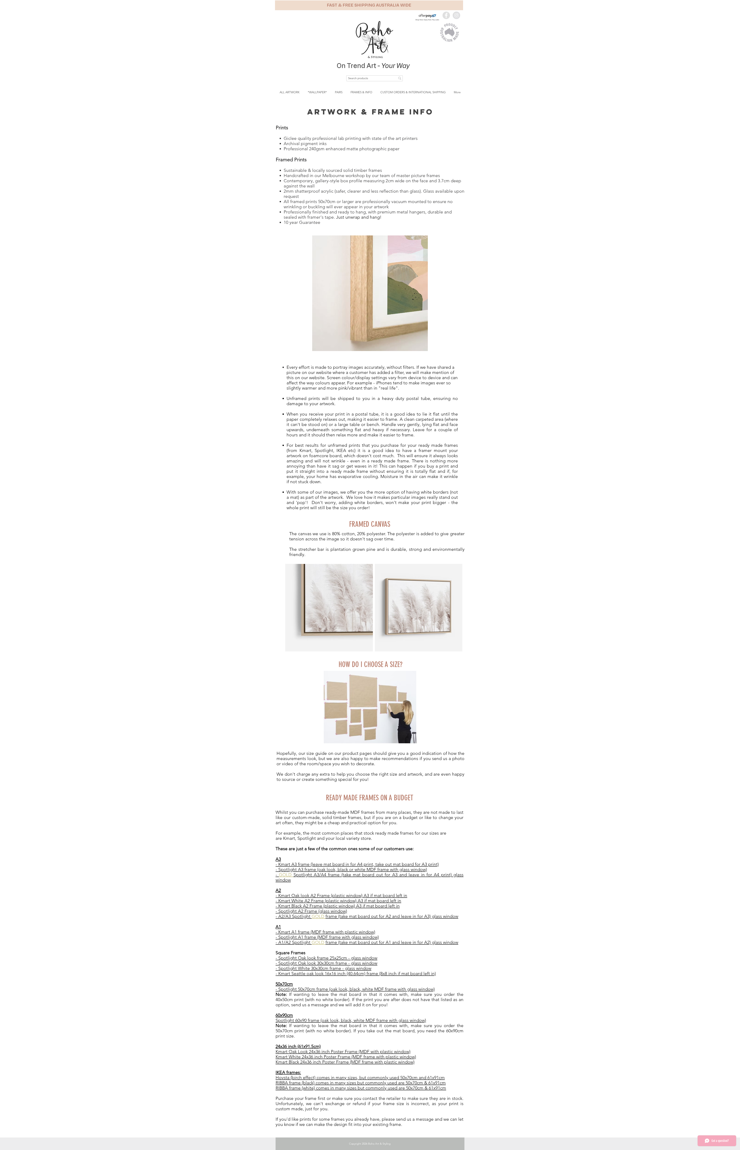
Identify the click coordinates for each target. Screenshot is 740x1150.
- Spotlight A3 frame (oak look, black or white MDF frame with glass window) (351, 869)
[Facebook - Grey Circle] (446, 15)
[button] (369, 5)
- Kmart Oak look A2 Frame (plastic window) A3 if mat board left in (341, 895)
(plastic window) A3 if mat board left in (363, 900)
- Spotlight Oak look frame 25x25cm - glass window (326, 958)
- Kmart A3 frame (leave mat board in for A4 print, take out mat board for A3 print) (357, 864)
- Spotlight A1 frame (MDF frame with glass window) (327, 937)
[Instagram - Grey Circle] (456, 15)
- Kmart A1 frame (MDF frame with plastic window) (325, 932)
